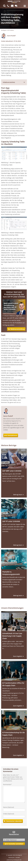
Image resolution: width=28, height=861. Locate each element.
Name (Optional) (8, 807)
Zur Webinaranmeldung (16, 329)
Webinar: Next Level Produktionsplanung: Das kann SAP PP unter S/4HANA (14, 294)
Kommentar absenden (14, 821)
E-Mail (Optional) (8, 814)
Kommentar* (7, 784)
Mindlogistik (3, 30)
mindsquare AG (17, 860)
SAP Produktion (10, 30)
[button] (14, 82)
